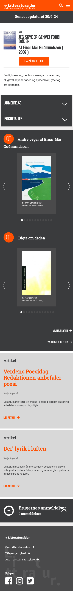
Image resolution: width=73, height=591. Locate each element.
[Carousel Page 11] (48, 220)
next (69, 186)
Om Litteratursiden (17, 547)
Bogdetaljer (13, 118)
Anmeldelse (12, 102)
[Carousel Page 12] (51, 220)
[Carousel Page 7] (37, 220)
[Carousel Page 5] (32, 220)
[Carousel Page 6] (35, 220)
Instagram (19, 580)
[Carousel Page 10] (45, 220)
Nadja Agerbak (11, 393)
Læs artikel (9, 417)
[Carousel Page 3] (27, 220)
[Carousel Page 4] (30, 220)
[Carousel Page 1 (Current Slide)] (22, 220)
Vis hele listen (60, 330)
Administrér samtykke (20, 559)
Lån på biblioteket (33, 61)
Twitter (30, 580)
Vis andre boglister (57, 342)
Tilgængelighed (15, 553)
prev (4, 186)
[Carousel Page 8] (40, 220)
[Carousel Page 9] (43, 220)
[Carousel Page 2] (24, 220)
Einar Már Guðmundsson (42, 47)
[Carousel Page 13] (53, 312)
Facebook (8, 580)
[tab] (36, 103)
